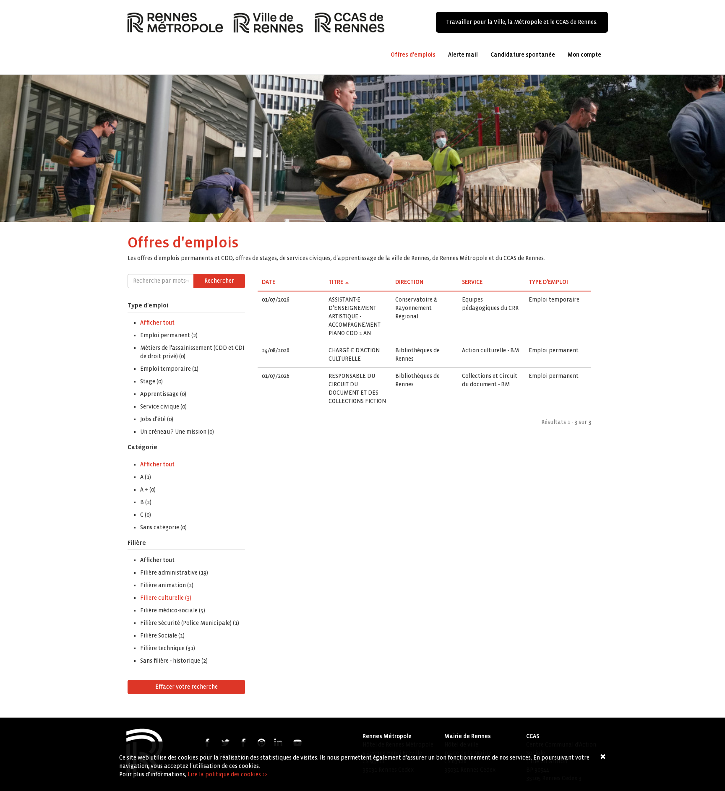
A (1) (145, 477)
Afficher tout (157, 323)
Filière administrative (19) (174, 573)
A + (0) (148, 490)
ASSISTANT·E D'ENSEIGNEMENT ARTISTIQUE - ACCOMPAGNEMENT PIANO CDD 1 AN (355, 316)
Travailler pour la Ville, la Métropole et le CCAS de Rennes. (521, 22)
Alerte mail (463, 55)
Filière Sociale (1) (162, 635)
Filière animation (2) (166, 585)
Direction (409, 282)
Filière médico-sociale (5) (172, 610)
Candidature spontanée (522, 55)
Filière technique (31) (167, 648)
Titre (336, 282)
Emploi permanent (554, 350)
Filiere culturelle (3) (165, 598)
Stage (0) (151, 381)
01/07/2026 (275, 300)
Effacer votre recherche (186, 687)
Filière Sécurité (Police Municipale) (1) (189, 623)
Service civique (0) (163, 406)
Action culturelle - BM (490, 350)
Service (472, 282)
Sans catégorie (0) (163, 527)
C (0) (145, 515)
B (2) (145, 502)
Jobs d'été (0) (156, 419)
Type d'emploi (548, 282)
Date (268, 282)
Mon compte (584, 55)
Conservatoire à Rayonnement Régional (416, 308)
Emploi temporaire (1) (169, 369)
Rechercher (219, 281)
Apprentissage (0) (163, 394)
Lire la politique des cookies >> (227, 774)
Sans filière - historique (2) (174, 661)
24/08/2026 (275, 350)
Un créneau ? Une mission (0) (177, 432)
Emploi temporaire (554, 300)
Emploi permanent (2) (169, 335)
